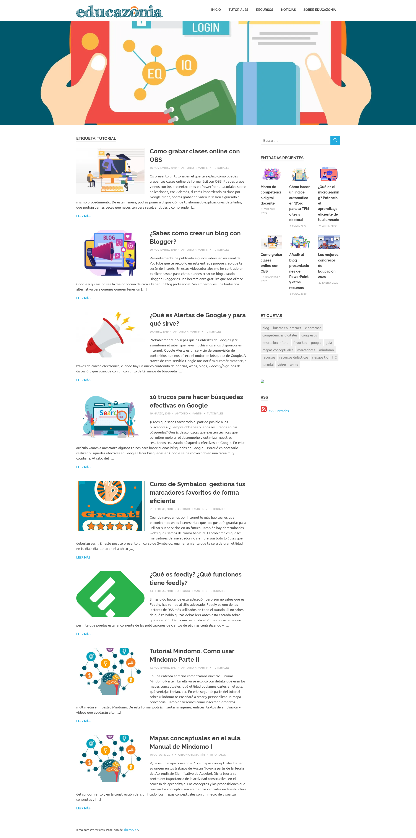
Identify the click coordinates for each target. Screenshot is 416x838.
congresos (309, 335)
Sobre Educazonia (320, 10)
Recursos (264, 10)
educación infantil (275, 342)
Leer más (83, 216)
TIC (334, 357)
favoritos (300, 342)
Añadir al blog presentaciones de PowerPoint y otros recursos (299, 271)
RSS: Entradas (278, 410)
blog (265, 327)
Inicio (216, 10)
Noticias (288, 10)
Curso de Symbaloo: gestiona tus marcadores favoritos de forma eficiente (197, 493)
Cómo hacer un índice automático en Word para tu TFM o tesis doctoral (299, 203)
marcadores (306, 350)
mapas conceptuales (277, 350)
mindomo (326, 350)
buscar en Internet (287, 327)
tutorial (268, 364)
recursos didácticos (293, 357)
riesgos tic (320, 357)
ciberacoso (313, 327)
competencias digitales (279, 335)
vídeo (282, 364)
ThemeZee (131, 830)
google (316, 342)
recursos (268, 357)
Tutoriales (238, 10)
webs (294, 364)
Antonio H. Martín (194, 167)
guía (328, 342)
